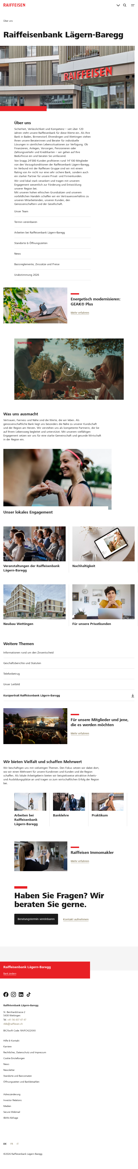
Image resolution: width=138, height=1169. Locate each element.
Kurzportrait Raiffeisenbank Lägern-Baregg (31, 695)
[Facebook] (5, 994)
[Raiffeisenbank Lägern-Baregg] (14, 5)
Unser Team (21, 211)
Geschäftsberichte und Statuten (22, 663)
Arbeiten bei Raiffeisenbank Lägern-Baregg (39, 232)
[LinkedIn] (21, 994)
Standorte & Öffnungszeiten (30, 243)
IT (18, 1143)
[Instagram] (13, 994)
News (17, 253)
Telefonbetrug (11, 673)
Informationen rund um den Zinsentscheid (28, 652)
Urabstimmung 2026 (26, 274)
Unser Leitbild (11, 684)
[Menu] (132, 5)
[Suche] (125, 5)
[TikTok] (28, 994)
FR (11, 1143)
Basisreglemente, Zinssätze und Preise (36, 264)
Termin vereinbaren (25, 222)
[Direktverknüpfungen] (118, 5)
